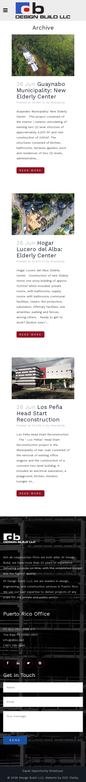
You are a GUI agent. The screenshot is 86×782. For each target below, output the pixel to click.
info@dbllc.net (13, 640)
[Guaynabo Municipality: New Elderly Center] (43, 55)
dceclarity (58, 102)
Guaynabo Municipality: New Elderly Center (41, 90)
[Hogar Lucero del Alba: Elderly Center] (43, 214)
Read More (30, 170)
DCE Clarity (70, 777)
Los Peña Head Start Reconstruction (39, 413)
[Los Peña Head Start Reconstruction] (43, 378)
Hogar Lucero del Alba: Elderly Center (39, 249)
